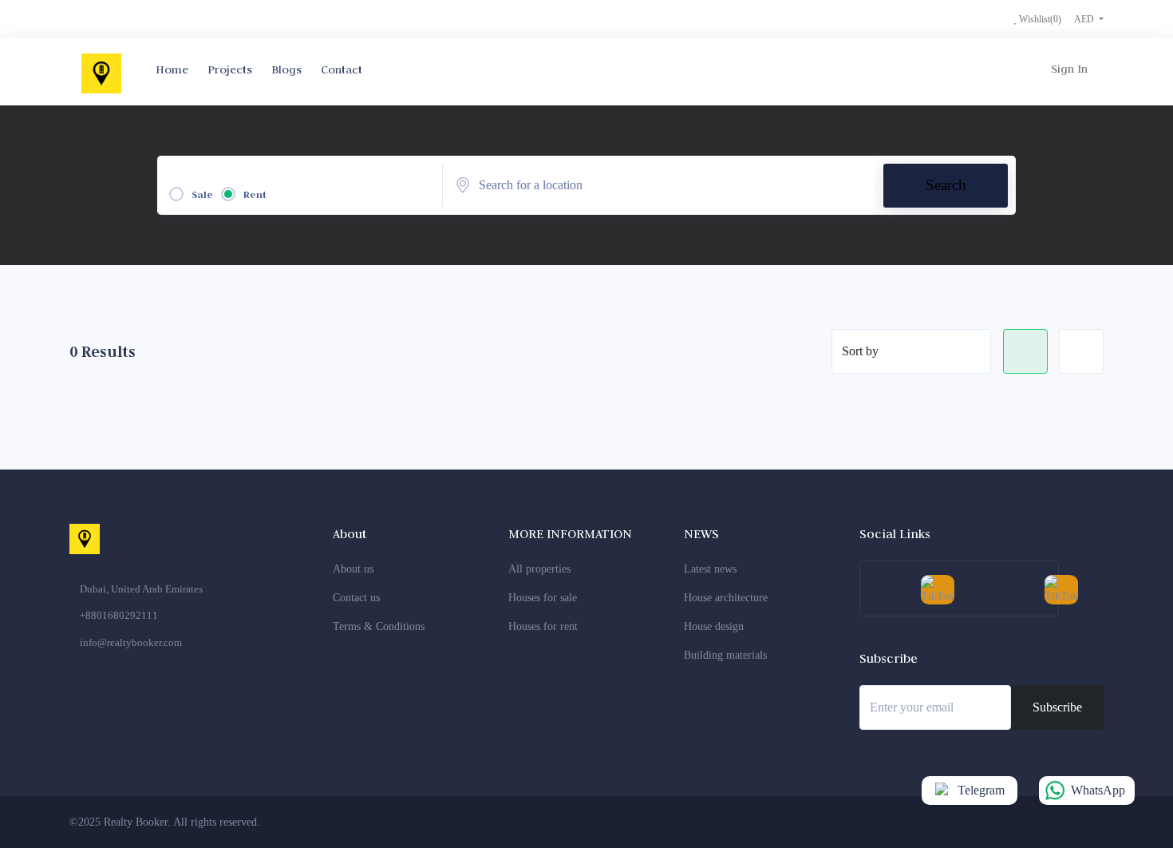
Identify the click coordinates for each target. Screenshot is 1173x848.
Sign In (1069, 68)
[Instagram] (995, 822)
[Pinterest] (1054, 822)
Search (946, 184)
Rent (255, 194)
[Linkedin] (1024, 822)
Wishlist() (1039, 19)
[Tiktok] (1083, 822)
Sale (202, 194)
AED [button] (1085, 19)
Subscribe (1057, 707)
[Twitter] (965, 822)
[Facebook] (936, 822)
